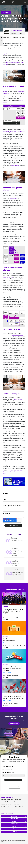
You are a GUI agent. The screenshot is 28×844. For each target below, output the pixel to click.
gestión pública (15, 165)
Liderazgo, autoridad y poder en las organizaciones (17, 561)
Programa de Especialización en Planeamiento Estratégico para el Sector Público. (13, 471)
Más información (14, 723)
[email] (1, 44)
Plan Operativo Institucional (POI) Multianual (14, 131)
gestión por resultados (9, 54)
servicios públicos (13, 198)
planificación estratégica (12, 62)
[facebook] (1, 37)
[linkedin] (1, 41)
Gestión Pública (6, 12)
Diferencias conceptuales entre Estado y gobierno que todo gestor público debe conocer (17, 573)
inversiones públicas (8, 277)
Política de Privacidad (14, 788)
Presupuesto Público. (17, 335)
